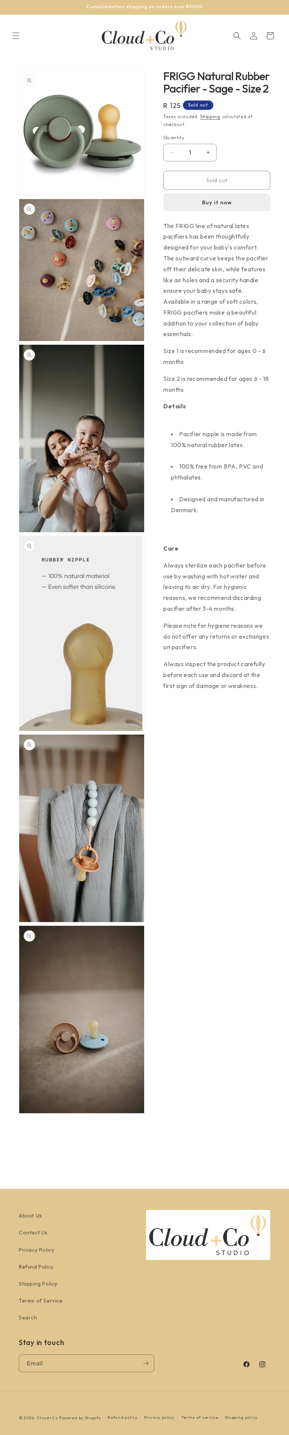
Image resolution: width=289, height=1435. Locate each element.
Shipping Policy (38, 1283)
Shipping (210, 116)
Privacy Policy (36, 1249)
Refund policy (122, 1417)
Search (28, 1317)
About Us (30, 1215)
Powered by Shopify (80, 1417)
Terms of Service (41, 1300)
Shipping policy (241, 1417)
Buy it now (217, 202)
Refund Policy (36, 1266)
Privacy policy (159, 1417)
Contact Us (33, 1232)
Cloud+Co (47, 1417)
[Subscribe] (145, 1363)
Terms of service (199, 1417)
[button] (16, 35)
